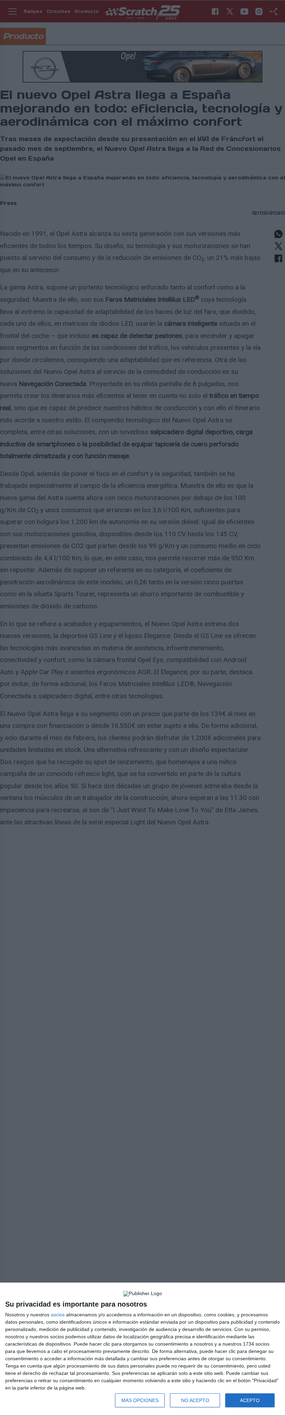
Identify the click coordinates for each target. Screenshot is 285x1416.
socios (58, 1314)
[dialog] (142, 1349)
